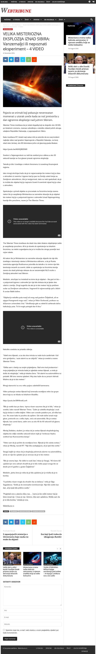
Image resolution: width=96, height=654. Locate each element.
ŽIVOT (48, 2)
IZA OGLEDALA (39, 2)
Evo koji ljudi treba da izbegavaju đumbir (51, 535)
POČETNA (14, 2)
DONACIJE (85, 651)
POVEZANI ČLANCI (11, 548)
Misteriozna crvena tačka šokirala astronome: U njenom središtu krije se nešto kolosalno (31, 571)
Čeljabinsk (14, 511)
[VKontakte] (93, 2)
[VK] (5, 59)
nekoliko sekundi (24, 511)
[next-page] (60, 548)
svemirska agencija (38, 511)
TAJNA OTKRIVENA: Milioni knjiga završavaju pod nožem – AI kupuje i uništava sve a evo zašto (52, 571)
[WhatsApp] (28, 59)
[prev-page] (57, 548)
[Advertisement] (63, 10)
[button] (91, 19)
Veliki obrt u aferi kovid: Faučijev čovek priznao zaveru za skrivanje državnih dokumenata (11, 571)
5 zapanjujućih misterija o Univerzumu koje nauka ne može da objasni (15, 537)
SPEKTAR (30, 2)
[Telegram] (89, 2)
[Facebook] (17, 59)
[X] (22, 59)
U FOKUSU (22, 2)
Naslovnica (6, 25)
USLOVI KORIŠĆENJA (58, 2)
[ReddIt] (34, 59)
